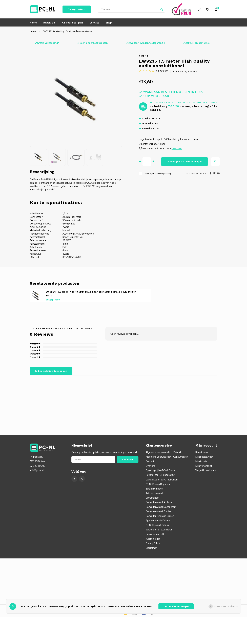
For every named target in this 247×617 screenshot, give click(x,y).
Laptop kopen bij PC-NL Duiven (162, 479)
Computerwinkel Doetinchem (161, 506)
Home (33, 22)
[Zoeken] (161, 9)
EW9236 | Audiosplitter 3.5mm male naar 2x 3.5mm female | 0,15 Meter (91, 292)
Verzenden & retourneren (159, 529)
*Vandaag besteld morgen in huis (173, 92)
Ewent (144, 56)
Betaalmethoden (154, 488)
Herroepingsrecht (155, 534)
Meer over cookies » (226, 606)
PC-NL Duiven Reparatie (158, 484)
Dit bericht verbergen (176, 606)
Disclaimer (151, 547)
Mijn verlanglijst (203, 465)
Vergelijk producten (205, 470)
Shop (109, 22)
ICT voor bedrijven (72, 22)
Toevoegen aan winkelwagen (184, 161)
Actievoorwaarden (155, 493)
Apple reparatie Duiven (158, 520)
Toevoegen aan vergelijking (157, 173)
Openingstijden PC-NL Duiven (161, 470)
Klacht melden (153, 538)
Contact (94, 22)
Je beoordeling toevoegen (185, 71)
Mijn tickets (201, 461)
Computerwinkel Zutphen (159, 511)
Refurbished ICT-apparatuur (160, 474)
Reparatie (49, 22)
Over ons (150, 465)
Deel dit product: (196, 173)
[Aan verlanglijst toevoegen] (215, 161)
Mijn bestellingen (204, 456)
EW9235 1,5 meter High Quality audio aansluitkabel (67, 31)
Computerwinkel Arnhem (159, 502)
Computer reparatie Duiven (160, 516)
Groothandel (152, 497)
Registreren (201, 452)
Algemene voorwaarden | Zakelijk (163, 452)
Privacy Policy (153, 543)
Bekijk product (53, 299)
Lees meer (177, 148)
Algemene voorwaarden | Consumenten (167, 456)
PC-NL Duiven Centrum (157, 525)
